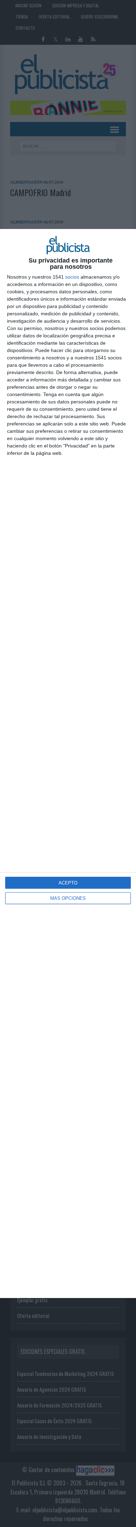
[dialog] (68, 763)
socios (72, 276)
